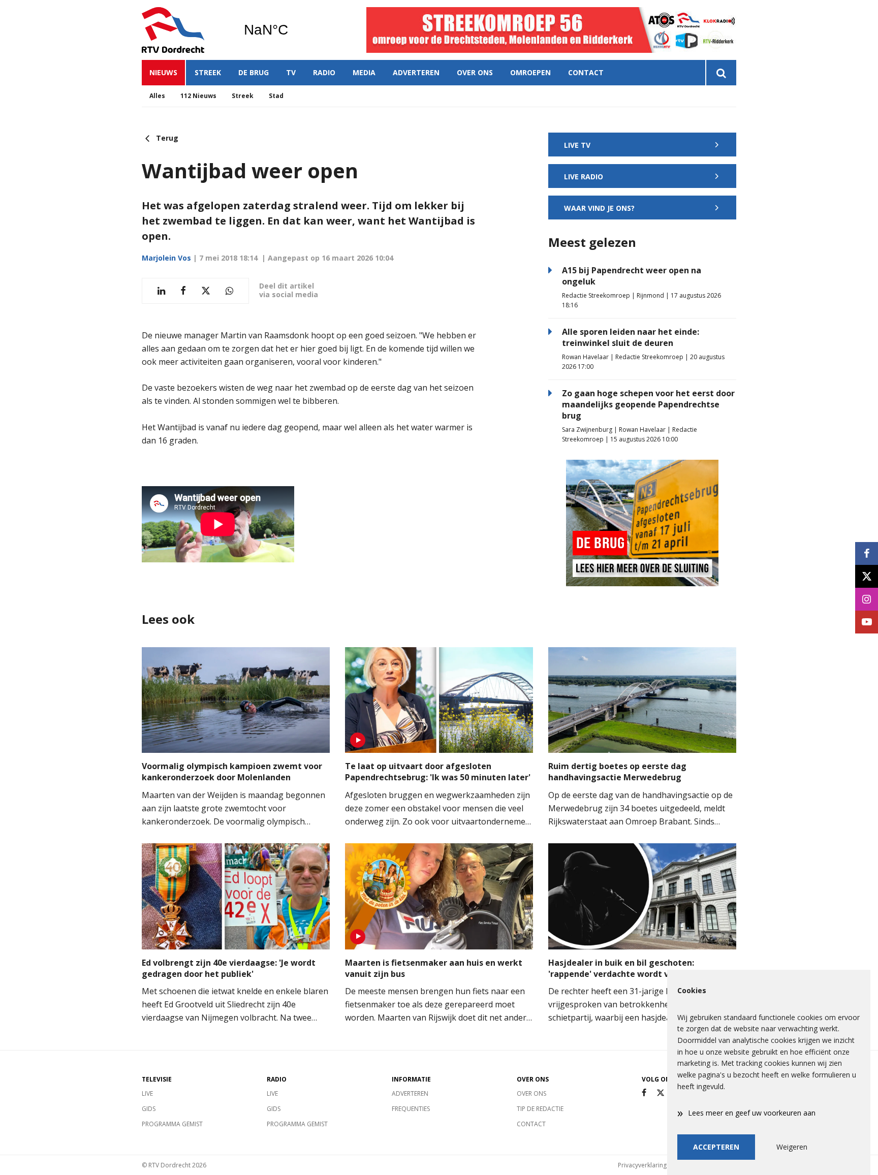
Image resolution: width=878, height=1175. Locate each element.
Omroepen (530, 72)
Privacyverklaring (642, 1165)
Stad (276, 95)
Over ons (475, 72)
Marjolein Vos (166, 258)
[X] (660, 1093)
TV (291, 72)
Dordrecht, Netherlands (292, 30)
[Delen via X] (206, 290)
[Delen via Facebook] (183, 290)
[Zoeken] (720, 72)
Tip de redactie (540, 1108)
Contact (586, 72)
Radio (324, 72)
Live (147, 1093)
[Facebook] (644, 1093)
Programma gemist (172, 1124)
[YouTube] (866, 622)
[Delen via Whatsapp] (229, 290)
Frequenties (411, 1108)
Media (364, 72)
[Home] (185, 30)
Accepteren (716, 1147)
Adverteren (416, 72)
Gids (148, 1108)
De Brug (253, 72)
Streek (208, 72)
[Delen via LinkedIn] (161, 290)
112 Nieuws (198, 95)
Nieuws (163, 72)
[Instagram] (866, 599)
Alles (157, 95)
